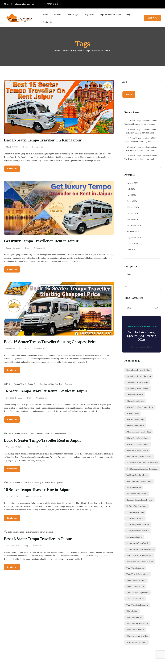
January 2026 (132, 213)
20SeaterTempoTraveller (135, 426)
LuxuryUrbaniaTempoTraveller (137, 543)
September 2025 (134, 237)
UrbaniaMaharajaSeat (134, 617)
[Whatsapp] (150, 4)
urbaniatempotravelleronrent (136, 642)
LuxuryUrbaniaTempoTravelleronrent (140, 549)
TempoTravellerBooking (135, 568)
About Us (56, 15)
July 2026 (131, 189)
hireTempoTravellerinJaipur (136, 506)
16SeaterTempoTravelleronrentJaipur (139, 407)
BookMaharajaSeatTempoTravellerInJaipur (142, 469)
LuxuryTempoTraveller (134, 518)
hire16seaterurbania (133, 488)
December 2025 (133, 219)
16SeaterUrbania (132, 413)
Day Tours (89, 15)
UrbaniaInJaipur (132, 611)
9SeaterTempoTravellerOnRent (137, 388)
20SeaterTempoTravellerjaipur (137, 438)
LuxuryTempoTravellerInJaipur (137, 525)
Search (124, 82)
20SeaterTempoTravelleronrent (137, 444)
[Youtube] (157, 4)
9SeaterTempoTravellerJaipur (137, 382)
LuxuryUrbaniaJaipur (134, 537)
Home (45, 15)
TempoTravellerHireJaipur (136, 580)
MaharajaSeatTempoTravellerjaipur (139, 555)
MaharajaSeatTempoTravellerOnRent (139, 562)
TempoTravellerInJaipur (135, 586)
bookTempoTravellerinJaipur (136, 475)
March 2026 (132, 201)
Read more (12, 168)
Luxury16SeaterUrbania (135, 512)
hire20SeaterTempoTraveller (136, 494)
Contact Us (47, 22)
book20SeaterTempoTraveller (137, 450)
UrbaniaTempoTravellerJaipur (137, 636)
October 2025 (133, 231)
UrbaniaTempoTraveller (135, 630)
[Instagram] (143, 4)
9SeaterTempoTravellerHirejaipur (138, 376)
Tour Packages (71, 15)
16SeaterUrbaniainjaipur (135, 419)
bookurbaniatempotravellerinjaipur (139, 481)
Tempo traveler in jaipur (109, 15)
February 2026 (133, 207)
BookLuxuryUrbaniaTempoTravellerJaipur (142, 463)
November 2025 (134, 225)
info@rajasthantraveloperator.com (20, 4)
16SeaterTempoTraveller (135, 401)
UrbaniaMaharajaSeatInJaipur (137, 623)
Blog (128, 15)
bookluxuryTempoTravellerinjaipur (139, 457)
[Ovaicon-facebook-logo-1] (136, 4)
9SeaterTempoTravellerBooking (138, 370)
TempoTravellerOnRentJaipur (137, 605)
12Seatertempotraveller (134, 395)
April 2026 (131, 195)
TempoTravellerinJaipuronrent (137, 593)
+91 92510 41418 (50, 4)
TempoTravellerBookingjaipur (137, 574)
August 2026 (132, 183)
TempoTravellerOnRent (135, 599)
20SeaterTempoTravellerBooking (138, 432)
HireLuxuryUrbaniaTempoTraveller (139, 500)
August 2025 (132, 244)
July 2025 (131, 250)
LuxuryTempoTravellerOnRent (137, 531)
